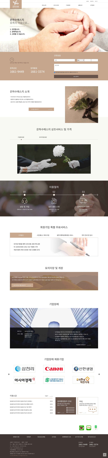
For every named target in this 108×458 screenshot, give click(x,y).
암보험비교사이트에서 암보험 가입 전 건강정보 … (21, 401)
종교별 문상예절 (41, 437)
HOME (87, 1)
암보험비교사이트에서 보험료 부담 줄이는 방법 (21, 410)
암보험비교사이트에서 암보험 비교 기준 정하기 (21, 407)
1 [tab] (53, 51)
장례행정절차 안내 (66, 437)
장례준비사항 (16, 437)
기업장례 (68, 5)
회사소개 (44, 5)
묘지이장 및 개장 (79, 437)
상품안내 (80, 5)
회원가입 (91, 1)
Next (99, 374)
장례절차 (29, 437)
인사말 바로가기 (35, 109)
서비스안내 (56, 5)
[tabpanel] (54, 30)
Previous (9, 374)
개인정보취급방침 (59, 72)
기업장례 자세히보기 (81, 344)
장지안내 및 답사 (92, 437)
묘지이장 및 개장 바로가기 (20, 285)
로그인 (96, 1)
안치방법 (54, 437)
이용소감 (13, 395)
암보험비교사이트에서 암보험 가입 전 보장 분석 (21, 413)
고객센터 (92, 5)
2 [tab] (55, 51)
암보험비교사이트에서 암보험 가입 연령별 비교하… (22, 404)
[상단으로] (105, 455)
